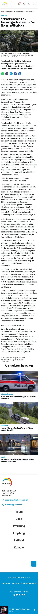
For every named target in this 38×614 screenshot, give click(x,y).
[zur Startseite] (4, 4)
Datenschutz (6, 583)
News (2, 11)
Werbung (19, 526)
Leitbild (19, 540)
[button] (29, 4)
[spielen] (34, 610)
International (9, 11)
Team (19, 511)
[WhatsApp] (2, 73)
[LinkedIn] (19, 73)
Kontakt (19, 547)
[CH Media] (19, 594)
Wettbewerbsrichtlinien (29, 583)
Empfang (19, 533)
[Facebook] (15, 73)
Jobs (19, 518)
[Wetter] (24, 4)
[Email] (11, 73)
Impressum (15, 583)
